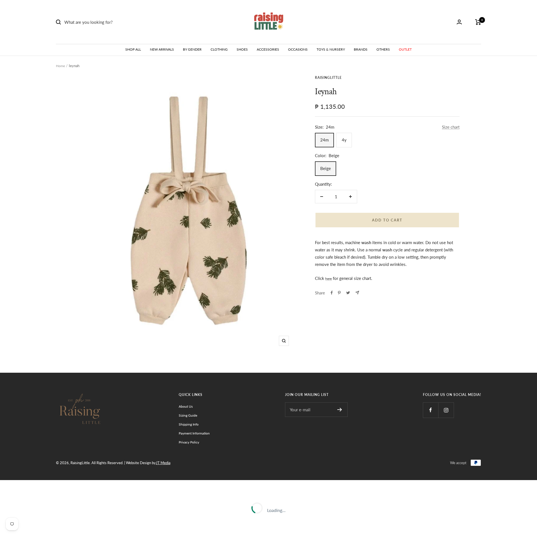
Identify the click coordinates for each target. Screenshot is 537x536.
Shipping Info (189, 424)
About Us (186, 406)
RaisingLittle (328, 77)
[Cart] (478, 22)
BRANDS (361, 49)
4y (344, 139)
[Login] (459, 22)
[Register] (339, 410)
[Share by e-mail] (357, 292)
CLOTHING (219, 49)
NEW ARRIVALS (162, 49)
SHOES (242, 49)
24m (324, 139)
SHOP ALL (133, 49)
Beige (325, 168)
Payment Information (194, 433)
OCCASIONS (298, 49)
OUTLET (405, 49)
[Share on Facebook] (332, 293)
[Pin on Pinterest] (339, 293)
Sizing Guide (188, 415)
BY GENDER (192, 49)
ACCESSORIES (268, 49)
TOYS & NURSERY (331, 49)
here (328, 279)
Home (60, 66)
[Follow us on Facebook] (430, 410)
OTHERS (383, 49)
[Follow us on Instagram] (446, 410)
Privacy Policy (189, 442)
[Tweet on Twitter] (348, 293)
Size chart (451, 126)
